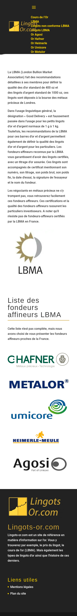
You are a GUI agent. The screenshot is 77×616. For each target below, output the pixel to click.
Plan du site (18, 593)
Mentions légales (21, 587)
